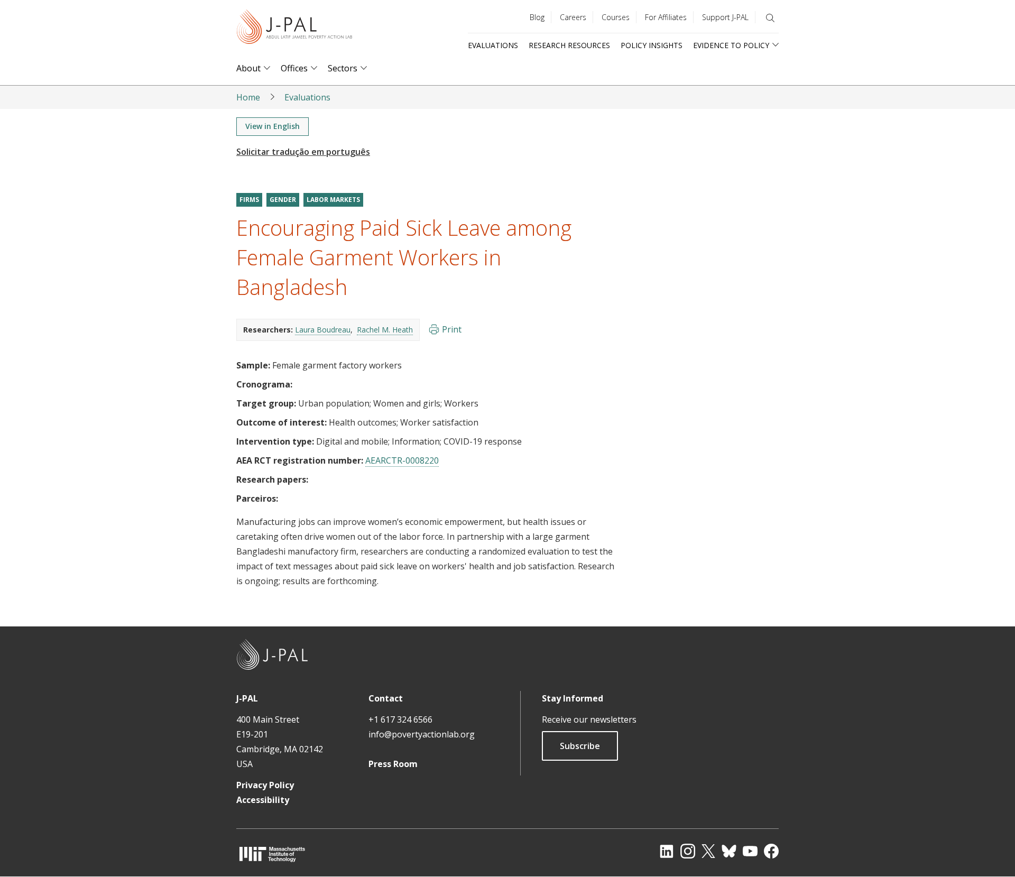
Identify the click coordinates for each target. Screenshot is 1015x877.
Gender (283, 199)
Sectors (342, 68)
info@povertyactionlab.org (421, 734)
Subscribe (580, 746)
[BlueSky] (729, 851)
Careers (573, 17)
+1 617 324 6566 (400, 719)
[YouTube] (750, 851)
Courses (616, 17)
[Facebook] (771, 851)
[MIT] (272, 854)
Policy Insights (651, 45)
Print (452, 329)
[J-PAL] (294, 29)
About (248, 68)
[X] (708, 851)
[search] (770, 18)
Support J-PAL (725, 17)
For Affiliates (666, 17)
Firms (249, 199)
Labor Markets (333, 199)
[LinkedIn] (666, 851)
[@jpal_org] (687, 851)
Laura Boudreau (322, 330)
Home (248, 97)
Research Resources (569, 45)
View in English (272, 126)
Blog (537, 17)
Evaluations (493, 45)
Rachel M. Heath (385, 330)
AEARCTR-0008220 (402, 460)
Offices (294, 68)
